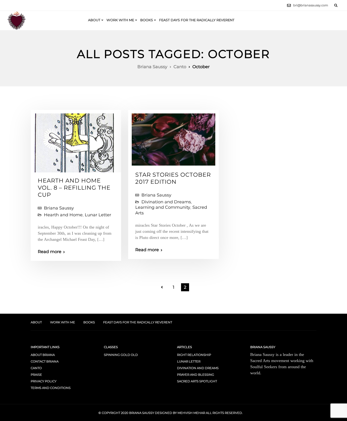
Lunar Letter (98, 214)
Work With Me (120, 20)
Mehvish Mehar (191, 413)
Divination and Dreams (166, 201)
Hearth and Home (63, 214)
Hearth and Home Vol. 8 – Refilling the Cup (74, 187)
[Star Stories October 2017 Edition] (173, 137)
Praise (36, 374)
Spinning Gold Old (121, 355)
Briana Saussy (59, 208)
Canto (36, 368)
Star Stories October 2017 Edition (173, 178)
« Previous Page (162, 287)
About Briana (43, 355)
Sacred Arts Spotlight (197, 381)
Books (146, 20)
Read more (49, 252)
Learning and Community (162, 207)
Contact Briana (45, 361)
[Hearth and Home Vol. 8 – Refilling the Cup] (75, 141)
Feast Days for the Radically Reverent (196, 20)
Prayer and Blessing (195, 374)
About (94, 20)
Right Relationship (194, 355)
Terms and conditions (51, 388)
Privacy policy (43, 381)
